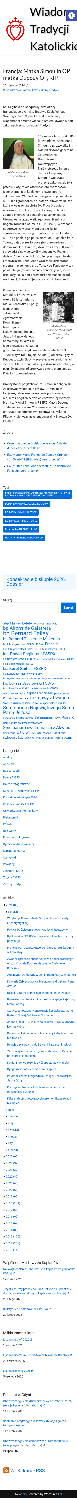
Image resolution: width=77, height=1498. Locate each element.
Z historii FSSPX (13, 870)
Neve (18, 1494)
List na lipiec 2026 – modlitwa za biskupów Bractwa (36, 1355)
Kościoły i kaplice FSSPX (18, 804)
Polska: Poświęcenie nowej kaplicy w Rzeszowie (37, 929)
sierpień (13, 911)
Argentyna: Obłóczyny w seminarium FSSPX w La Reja (41, 974)
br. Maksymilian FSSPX (18, 644)
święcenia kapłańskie (18, 737)
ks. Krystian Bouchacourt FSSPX (19, 678)
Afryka (40, 623)
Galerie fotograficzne (16, 784)
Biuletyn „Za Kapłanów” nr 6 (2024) (25, 1309)
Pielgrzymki (10, 817)
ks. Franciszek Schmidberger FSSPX (55, 659)
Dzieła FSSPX (11, 777)
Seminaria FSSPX (14, 850)
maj (10, 1123)
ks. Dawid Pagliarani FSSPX (29, 654)
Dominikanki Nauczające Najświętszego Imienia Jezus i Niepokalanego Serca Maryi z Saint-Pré (37, 494)
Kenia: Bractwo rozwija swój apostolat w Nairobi (38, 1062)
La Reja (34, 688)
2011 (12, 1249)
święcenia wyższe (63, 737)
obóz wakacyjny (14, 693)
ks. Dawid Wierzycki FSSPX (19, 658)
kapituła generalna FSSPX (18, 649)
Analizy (7, 757)
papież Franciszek (39, 693)
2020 (12, 1190)
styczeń (13, 1149)
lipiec (11, 1109)
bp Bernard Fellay (26, 633)
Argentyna (51, 623)
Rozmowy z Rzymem (16, 837)
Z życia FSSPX (12, 877)
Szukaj (7, 600)
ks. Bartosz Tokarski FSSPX (50, 649)
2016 (12, 1216)
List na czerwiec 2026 (17, 1370)
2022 (12, 1176)
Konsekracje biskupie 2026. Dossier (36, 581)
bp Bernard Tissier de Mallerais (31, 639)
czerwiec (13, 1116)
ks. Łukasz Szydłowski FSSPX (29, 683)
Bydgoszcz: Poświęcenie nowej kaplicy (31, 1069)
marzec (12, 1136)
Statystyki (9, 857)
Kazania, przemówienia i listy (21, 790)
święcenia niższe (44, 737)
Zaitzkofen (59, 733)
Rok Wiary (9, 830)
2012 (13, 1243)
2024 (12, 1163)
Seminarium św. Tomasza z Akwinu (36, 727)
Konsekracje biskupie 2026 (20, 797)
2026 (12, 905)
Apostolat (9, 764)
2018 (13, 1203)
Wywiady (9, 864)
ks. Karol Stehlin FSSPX (24, 668)
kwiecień (13, 1129)
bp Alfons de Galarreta (27, 628)
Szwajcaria (9, 733)
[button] (71, 15)
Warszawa (33, 733)
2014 (12, 1230)
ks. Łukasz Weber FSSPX (16, 688)
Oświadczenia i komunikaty (20, 90)
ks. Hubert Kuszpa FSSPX (18, 663)
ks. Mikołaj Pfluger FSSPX (21, 521)
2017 (12, 1209)
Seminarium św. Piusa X (54, 717)
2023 (12, 1169)
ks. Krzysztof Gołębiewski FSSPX (55, 678)
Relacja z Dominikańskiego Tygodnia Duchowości (38, 992)
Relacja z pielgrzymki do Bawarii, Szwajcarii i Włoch (39, 1044)
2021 (12, 1183)
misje (43, 688)
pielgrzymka (62, 693)
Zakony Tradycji (49, 90)
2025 (12, 1156)
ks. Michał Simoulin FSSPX (21, 512)
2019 (12, 1196)
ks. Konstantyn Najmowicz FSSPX (23, 673)
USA (20, 733)
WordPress (51, 1494)
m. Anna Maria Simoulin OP (21, 529)
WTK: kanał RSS (27, 1471)
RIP (27, 698)
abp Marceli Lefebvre (19, 623)
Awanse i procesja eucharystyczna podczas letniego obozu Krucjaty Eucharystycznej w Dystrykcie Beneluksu (40, 963)
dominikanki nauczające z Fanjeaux (26, 504)
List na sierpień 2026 (16, 1339)
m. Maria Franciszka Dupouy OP (24, 537)
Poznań (18, 698)
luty (10, 1143)
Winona (47, 733)
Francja (51, 644)
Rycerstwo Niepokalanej (18, 844)
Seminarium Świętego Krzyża (18, 718)
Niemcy (52, 688)
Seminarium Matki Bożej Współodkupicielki (34, 703)
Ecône (39, 644)
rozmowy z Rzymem (50, 698)
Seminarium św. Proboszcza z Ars (22, 722)
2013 (13, 1236)
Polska (7, 698)
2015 (12, 1223)
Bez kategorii (11, 770)
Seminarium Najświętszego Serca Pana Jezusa (38, 710)
